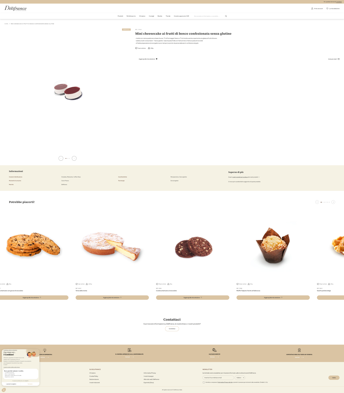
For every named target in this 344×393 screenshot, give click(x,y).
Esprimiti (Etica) (149, 383)
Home (6, 24)
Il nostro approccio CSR (181, 16)
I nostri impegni (148, 376)
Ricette (160, 16)
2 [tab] (322, 202)
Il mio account (318, 8)
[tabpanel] (112, 254)
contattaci (339, 2)
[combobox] (211, 16)
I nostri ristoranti (94, 383)
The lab (168, 16)
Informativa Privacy (150, 373)
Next (333, 202)
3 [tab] (324, 202)
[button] (61, 158)
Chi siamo (142, 16)
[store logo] (15, 8)
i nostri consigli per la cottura (240, 177)
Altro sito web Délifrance (151, 379)
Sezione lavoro (94, 379)
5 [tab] (327, 202)
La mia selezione (334, 8)
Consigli (151, 16)
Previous (317, 202)
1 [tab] (321, 202)
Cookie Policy (93, 376)
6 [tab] (329, 202)
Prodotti (120, 16)
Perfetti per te (131, 16)
